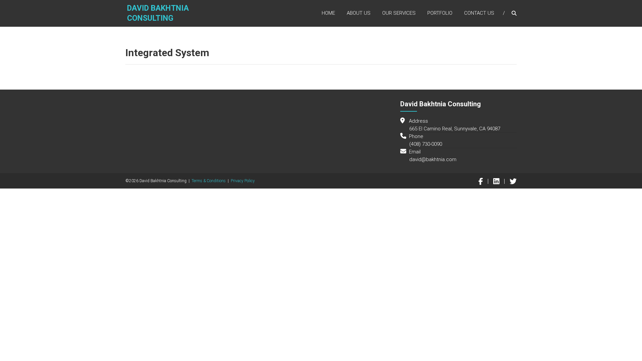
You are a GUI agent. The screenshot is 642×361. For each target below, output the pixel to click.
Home (328, 13)
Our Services (399, 13)
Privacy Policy (243, 180)
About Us (358, 13)
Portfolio (439, 13)
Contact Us (479, 13)
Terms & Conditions (209, 180)
